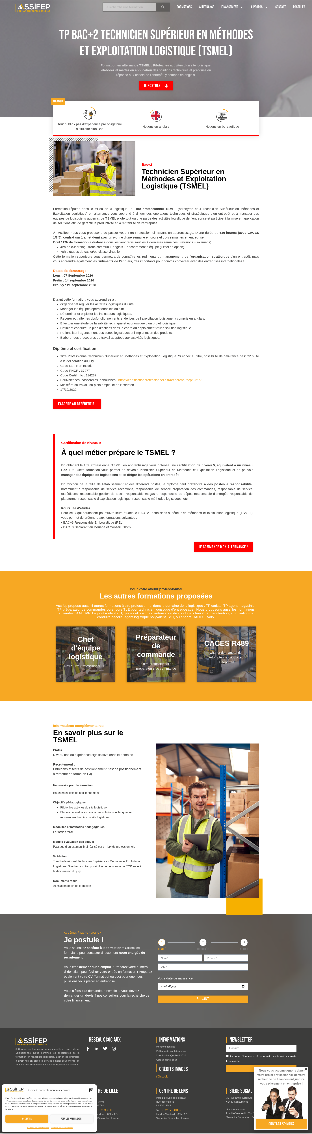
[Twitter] (105, 1049)
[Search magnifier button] (163, 7)
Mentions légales (165, 1046)
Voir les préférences (72, 1118)
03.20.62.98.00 (101, 1110)
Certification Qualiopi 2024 (171, 1055)
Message (244, 949)
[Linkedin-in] (96, 1049)
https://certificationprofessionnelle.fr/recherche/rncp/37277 (160, 380)
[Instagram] (114, 1049)
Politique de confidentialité (38, 1128)
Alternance (206, 7)
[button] (91, 1090)
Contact (280, 7)
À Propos (257, 7)
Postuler (299, 7)
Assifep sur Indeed (166, 1059)
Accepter (27, 1118)
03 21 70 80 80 (171, 1110)
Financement (229, 7)
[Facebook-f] (88, 1049)
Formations (184, 7)
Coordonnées (203, 949)
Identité (162, 949)
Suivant (203, 999)
